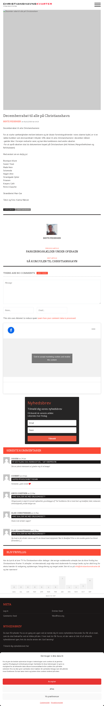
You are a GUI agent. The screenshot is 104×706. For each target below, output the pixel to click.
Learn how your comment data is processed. (57, 318)
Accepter (52, 681)
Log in (5, 611)
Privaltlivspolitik (57, 703)
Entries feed (57, 611)
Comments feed (10, 616)
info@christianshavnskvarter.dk (87, 566)
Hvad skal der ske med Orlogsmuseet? (28, 496)
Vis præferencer (52, 696)
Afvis (52, 689)
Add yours (42, 273)
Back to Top (51, 596)
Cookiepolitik (45, 703)
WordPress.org (58, 616)
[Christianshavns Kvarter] (27, 5)
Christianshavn (23, 210)
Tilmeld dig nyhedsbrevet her (16, 646)
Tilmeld (52, 438)
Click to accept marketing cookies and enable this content (52, 358)
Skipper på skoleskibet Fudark (25, 479)
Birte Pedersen (12, 121)
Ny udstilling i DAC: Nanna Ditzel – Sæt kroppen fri (34, 462)
